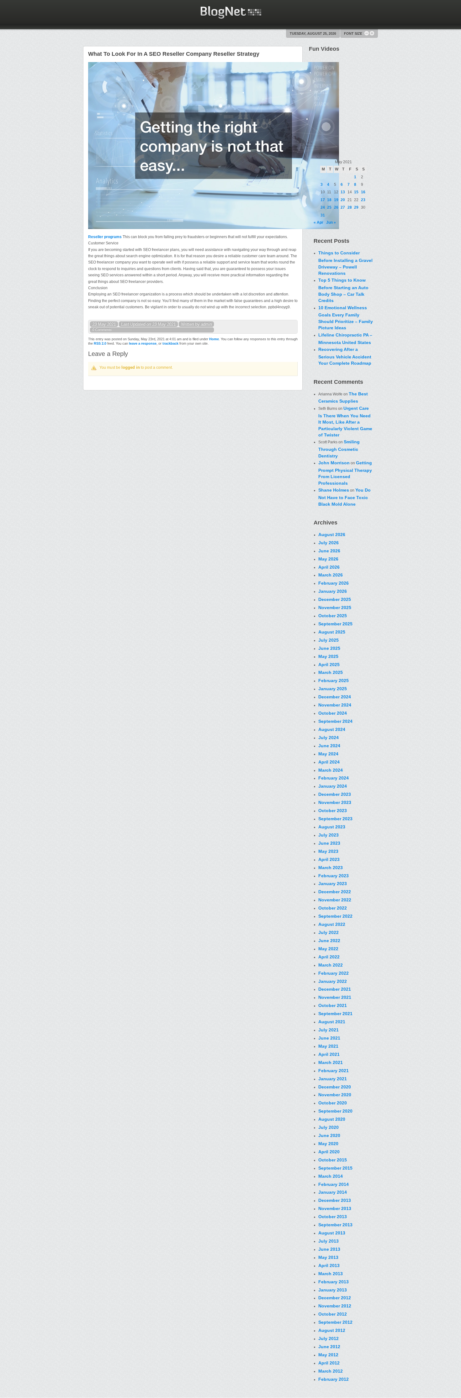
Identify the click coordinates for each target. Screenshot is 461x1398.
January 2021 (332, 1078)
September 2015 (335, 1168)
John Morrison (334, 462)
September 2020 (335, 1111)
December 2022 (334, 891)
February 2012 (333, 1379)
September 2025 (335, 623)
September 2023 (335, 818)
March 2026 (330, 574)
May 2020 (328, 1143)
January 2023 (332, 883)
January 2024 (332, 786)
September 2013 (335, 1224)
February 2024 (333, 777)
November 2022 (334, 899)
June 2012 (329, 1346)
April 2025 (329, 664)
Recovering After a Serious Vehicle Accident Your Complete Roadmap (344, 356)
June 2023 (329, 843)
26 (336, 207)
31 (323, 215)
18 (329, 200)
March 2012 (330, 1371)
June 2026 (329, 550)
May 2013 (328, 1257)
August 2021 (331, 1021)
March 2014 (330, 1176)
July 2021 (328, 1029)
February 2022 (333, 973)
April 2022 (329, 956)
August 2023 (331, 826)
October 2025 (332, 615)
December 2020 (334, 1086)
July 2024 (328, 737)
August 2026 (331, 534)
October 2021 (332, 1005)
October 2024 (332, 713)
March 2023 (330, 867)
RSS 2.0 (100, 343)
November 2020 (334, 1094)
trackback (170, 343)
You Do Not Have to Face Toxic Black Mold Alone (344, 497)
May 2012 (328, 1354)
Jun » (331, 222)
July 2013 (328, 1241)
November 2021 (334, 997)
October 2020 (332, 1102)
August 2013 (331, 1232)
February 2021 (333, 1070)
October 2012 (332, 1314)
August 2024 (331, 729)
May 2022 (328, 948)
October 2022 (332, 907)
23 (363, 200)
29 (356, 207)
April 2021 (329, 1054)
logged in (130, 367)
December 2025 (334, 599)
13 (343, 192)
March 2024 (330, 770)
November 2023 (334, 802)
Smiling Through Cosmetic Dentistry (339, 448)
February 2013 (333, 1281)
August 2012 (331, 1330)
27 (343, 207)
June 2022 (329, 940)
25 (329, 207)
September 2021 (335, 1013)
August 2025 (331, 631)
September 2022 (335, 916)
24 (323, 207)
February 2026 (333, 583)
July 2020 (328, 1127)
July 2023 (328, 834)
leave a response (142, 343)
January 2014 (332, 1192)
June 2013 (329, 1249)
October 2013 (332, 1216)
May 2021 (328, 1046)
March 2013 (330, 1273)
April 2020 (329, 1151)
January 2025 (332, 688)
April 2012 (329, 1362)
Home (214, 339)
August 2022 (331, 924)
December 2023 (334, 794)
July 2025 (328, 640)
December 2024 (334, 696)
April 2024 (329, 761)
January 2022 (332, 981)
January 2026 (332, 591)
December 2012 (334, 1297)
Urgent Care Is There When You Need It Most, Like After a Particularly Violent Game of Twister (345, 421)
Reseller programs (105, 237)
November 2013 (334, 1208)
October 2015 (332, 1159)
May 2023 (328, 851)
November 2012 (334, 1305)
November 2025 (334, 607)
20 (343, 200)
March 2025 (330, 672)
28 (349, 207)
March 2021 (330, 1062)
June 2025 (329, 648)
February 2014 (333, 1184)
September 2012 (335, 1322)
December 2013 (334, 1200)
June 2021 (329, 1038)
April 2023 (329, 859)
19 (336, 200)
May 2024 (328, 753)
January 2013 (332, 1289)
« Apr (318, 222)
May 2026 (328, 558)
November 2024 (334, 704)
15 (356, 192)
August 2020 (331, 1119)
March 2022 (330, 965)
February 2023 (333, 875)
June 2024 (329, 745)
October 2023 (332, 810)
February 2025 (333, 680)
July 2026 (328, 542)
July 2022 (328, 932)
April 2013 (329, 1265)
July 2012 (328, 1338)
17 (323, 200)
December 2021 (334, 989)
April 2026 (329, 567)
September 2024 (335, 721)
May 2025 (328, 656)
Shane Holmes (333, 490)
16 (363, 192)
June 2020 (329, 1135)
